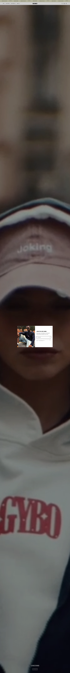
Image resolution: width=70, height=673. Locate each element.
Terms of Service (41, 340)
